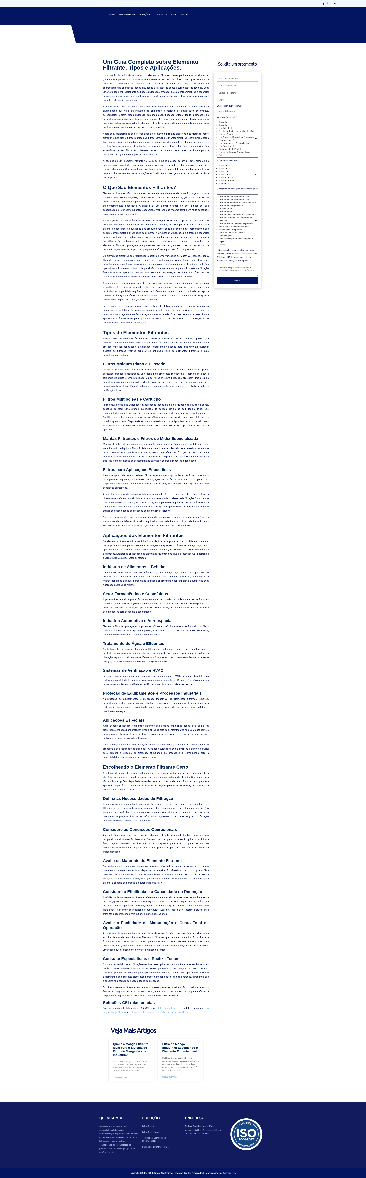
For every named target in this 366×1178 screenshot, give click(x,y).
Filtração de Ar (148, 1126)
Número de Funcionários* (228, 160)
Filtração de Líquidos (151, 1132)
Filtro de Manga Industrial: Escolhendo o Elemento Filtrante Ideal (180, 1047)
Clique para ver (120, 1078)
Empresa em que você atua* (229, 106)
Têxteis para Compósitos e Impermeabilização (154, 1139)
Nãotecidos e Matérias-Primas (156, 1147)
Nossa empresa (127, 14)
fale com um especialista (174, 1012)
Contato (184, 14)
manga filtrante (118, 1012)
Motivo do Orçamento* (227, 117)
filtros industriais (167, 1008)
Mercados (161, 14)
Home (112, 14)
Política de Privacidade (244, 254)
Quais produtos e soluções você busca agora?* (237, 190)
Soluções (145, 14)
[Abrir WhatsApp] (359, 1170)
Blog (173, 14)
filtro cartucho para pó (143, 1012)
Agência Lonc (229, 1173)
